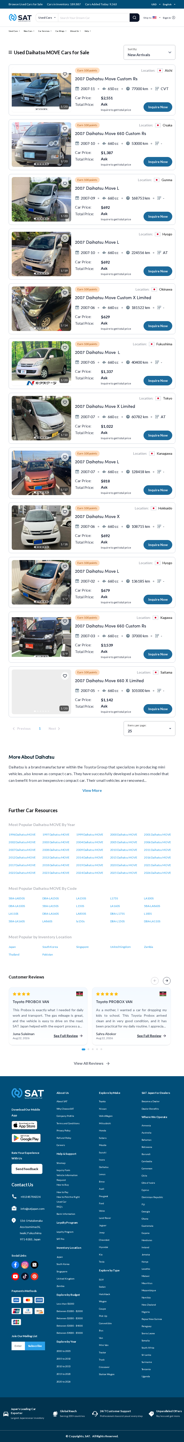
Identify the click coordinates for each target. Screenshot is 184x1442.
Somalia (146, 1340)
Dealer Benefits (150, 1108)
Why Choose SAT (65, 1108)
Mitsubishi (105, 1123)
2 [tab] (91, 1051)
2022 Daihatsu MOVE (22, 873)
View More (92, 790)
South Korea (50, 947)
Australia (146, 1132)
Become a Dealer (151, 1101)
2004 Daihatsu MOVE (89, 842)
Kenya (145, 1261)
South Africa (148, 1347)
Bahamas (146, 1139)
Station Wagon (107, 1374)
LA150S (81, 898)
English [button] (167, 4)
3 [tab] (95, 1051)
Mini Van (104, 1345)
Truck (102, 1359)
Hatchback (104, 1294)
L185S (148, 913)
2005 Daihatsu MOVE (123, 842)
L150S (80, 906)
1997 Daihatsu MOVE (55, 834)
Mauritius (147, 1283)
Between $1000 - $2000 (70, 1311)
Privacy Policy (64, 1130)
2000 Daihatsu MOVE (123, 834)
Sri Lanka (146, 1354)
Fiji (143, 1204)
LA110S (13, 913)
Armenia (146, 1125)
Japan (12, 947)
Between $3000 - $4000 (70, 1325)
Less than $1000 (66, 1303)
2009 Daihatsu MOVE (89, 850)
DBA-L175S (117, 913)
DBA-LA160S (50, 913)
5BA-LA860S (152, 906)
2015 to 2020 (64, 1373)
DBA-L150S (117, 921)
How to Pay (62, 1192)
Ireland (145, 1247)
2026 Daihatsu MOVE (157, 873)
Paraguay (146, 1326)
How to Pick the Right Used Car (68, 1199)
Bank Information (66, 1213)
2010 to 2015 (64, 1366)
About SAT (62, 1101)
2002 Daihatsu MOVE (22, 842)
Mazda (102, 1145)
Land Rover (105, 1217)
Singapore (82, 947)
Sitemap (61, 1162)
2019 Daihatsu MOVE (89, 865)
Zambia (148, 947)
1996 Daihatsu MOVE (22, 834)
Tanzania (146, 1369)
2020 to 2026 (64, 1381)
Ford (101, 1203)
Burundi (146, 1154)
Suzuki (102, 1152)
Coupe (102, 1308)
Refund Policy (64, 1137)
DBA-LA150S (50, 898)
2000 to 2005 (64, 1351)
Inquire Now (158, 107)
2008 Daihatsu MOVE (55, 850)
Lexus (102, 1174)
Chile (144, 1175)
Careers (61, 1145)
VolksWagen (106, 1115)
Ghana (145, 1218)
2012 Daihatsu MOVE (22, 857)
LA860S (47, 921)
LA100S (149, 898)
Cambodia (147, 1161)
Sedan (102, 1286)
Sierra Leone (148, 1333)
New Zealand (149, 1304)
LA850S (81, 913)
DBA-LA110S (152, 921)
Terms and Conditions (68, 1123)
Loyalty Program (65, 1231)
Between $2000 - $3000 (70, 1318)
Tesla (101, 1261)
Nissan (102, 1108)
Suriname (147, 1362)
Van (101, 1337)
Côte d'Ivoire (148, 1182)
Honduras (147, 1240)
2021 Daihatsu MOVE (157, 865)
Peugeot (103, 1196)
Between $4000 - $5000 (70, 1332)
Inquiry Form (63, 1170)
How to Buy (63, 1184)
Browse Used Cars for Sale (26, 4)
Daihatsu (104, 1167)
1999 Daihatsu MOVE (89, 834)
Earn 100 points (87, 70)
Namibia (146, 1297)
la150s (80, 921)
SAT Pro (60, 1238)
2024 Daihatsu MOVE (89, 873)
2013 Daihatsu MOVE (55, 857)
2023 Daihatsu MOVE (55, 873)
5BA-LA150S (50, 906)
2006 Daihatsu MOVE (157, 842)
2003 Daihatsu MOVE (55, 842)
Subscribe (35, 1346)
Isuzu (102, 1159)
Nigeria (146, 1311)
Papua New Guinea (152, 1319)
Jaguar (102, 1225)
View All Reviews (89, 1063)
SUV (101, 1279)
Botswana (147, 1146)
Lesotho (146, 1268)
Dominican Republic (152, 1197)
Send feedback (27, 1169)
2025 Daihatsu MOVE (123, 873)
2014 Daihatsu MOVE (89, 857)
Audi (101, 1188)
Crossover (104, 1367)
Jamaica (146, 1254)
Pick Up (103, 1315)
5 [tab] (104, 1051)
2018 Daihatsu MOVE (55, 865)
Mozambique (149, 1290)
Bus (101, 1330)
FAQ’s (60, 1206)
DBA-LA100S (17, 906)
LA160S (115, 906)
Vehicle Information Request (67, 1177)
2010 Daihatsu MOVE (123, 850)
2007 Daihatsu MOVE (22, 850)
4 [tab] (99, 1051)
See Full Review (66, 1036)
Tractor (102, 1352)
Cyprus (145, 1189)
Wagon (103, 1301)
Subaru (102, 1137)
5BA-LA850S (17, 898)
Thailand (14, 954)
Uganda (146, 1376)
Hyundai (103, 1247)
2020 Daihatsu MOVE (123, 865)
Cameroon (147, 1168)
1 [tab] (85, 1051)
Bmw (102, 1181)
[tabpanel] (48, 1016)
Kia (101, 1254)
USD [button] (154, 4)
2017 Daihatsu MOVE (22, 865)
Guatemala (147, 1225)
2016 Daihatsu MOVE (157, 857)
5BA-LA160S (17, 921)
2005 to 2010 (64, 1358)
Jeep (101, 1232)
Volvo (102, 1210)
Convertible (105, 1323)
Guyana (146, 1232)
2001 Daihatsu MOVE (157, 834)
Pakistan (47, 954)
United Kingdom (120, 947)
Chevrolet (104, 1239)
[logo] (28, 1097)
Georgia (146, 1211)
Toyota (102, 1101)
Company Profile (65, 1115)
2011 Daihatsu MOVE (157, 850)
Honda (102, 1130)
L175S (114, 898)
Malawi (146, 1276)
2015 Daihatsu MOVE (123, 857)
